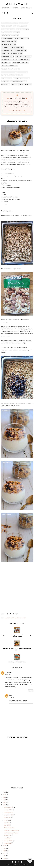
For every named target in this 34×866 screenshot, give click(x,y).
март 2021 (7, 838)
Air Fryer (4, 84)
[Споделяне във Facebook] (7, 613)
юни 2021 (7, 822)
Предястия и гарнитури (8, 38)
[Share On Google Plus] (16, 613)
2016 (4, 855)
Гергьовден (4, 78)
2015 (4, 858)
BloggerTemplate (24, 864)
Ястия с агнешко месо (16, 81)
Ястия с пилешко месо (8, 35)
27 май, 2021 (8, 674)
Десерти (22, 22)
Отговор (30, 690)
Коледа (26, 56)
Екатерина (8, 672)
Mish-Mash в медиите (7, 72)
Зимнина (16, 75)
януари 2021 (8, 843)
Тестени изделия (19, 26)
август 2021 (7, 817)
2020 (4, 845)
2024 (4, 797)
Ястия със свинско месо (8, 32)
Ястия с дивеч (24, 84)
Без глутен (4, 26)
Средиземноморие (6, 44)
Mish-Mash (17, 4)
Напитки (21, 72)
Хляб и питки (15, 53)
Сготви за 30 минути (7, 22)
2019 (4, 848)
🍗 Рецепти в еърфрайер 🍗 (17, 98)
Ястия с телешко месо (8, 59)
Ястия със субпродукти (8, 68)
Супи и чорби (19, 50)
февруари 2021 (8, 840)
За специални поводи (20, 78)
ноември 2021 (8, 810)
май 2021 (7, 825)
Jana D (11, 695)
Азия (17, 56)
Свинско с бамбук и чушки (11, 830)
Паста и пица (5, 50)
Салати (23, 38)
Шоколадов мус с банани (11, 833)
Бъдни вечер (5, 75)
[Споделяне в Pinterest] (13, 613)
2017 (4, 853)
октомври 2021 (8, 812)
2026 (4, 792)
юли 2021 (7, 820)
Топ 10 (13, 84)
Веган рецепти (20, 29)
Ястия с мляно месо (19, 62)
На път (3, 81)
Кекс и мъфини (5, 56)
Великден (4, 62)
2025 (4, 794)
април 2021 (7, 835)
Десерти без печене (7, 41)
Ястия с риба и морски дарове (10, 47)
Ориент (3, 53)
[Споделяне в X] (10, 613)
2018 (4, 850)
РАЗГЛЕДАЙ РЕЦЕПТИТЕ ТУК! (17, 110)
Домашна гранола (9, 827)
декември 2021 (8, 807)
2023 (4, 799)
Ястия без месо (6, 29)
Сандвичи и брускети (7, 65)
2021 (4, 804)
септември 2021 (9, 815)
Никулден (23, 59)
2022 (4, 802)
